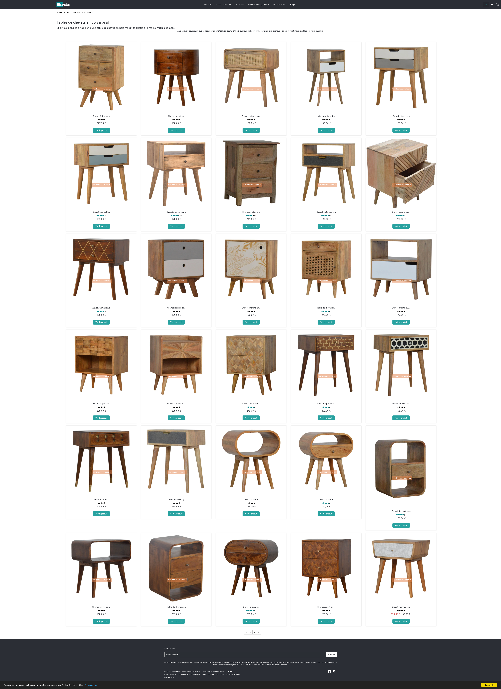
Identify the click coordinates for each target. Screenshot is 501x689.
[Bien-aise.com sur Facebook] (329, 671)
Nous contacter (170, 674)
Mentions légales (233, 674)
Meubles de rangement (258, 4)
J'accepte (489, 685)
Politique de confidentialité (189, 674)
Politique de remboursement (214, 671)
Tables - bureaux (223, 4)
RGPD (230, 671)
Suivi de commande (216, 674)
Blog (292, 4)
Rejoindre (331, 655)
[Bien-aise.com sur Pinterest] (334, 671)
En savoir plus (92, 685)
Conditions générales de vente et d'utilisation (182, 671)
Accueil (207, 4)
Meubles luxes (279, 4)
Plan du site (169, 677)
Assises (239, 4)
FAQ (204, 674)
